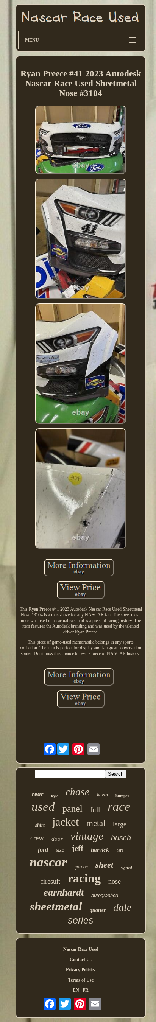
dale (122, 907)
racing (84, 878)
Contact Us (81, 959)
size (60, 849)
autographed (104, 895)
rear (38, 794)
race (119, 807)
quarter (98, 910)
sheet (104, 865)
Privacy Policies (80, 969)
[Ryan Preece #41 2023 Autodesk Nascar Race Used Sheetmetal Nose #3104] (80, 140)
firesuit (50, 881)
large (119, 824)
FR (86, 990)
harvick (100, 850)
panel (72, 809)
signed (126, 867)
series (81, 920)
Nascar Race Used (80, 949)
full (95, 810)
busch (121, 838)
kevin (102, 795)
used (43, 807)
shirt (40, 825)
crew (37, 838)
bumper (122, 795)
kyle (54, 796)
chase (77, 792)
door (57, 839)
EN (76, 990)
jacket (65, 821)
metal (95, 823)
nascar (48, 862)
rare (120, 850)
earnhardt (64, 892)
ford (43, 849)
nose (114, 881)
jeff (77, 848)
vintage (86, 836)
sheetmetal (56, 906)
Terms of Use (81, 980)
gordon (81, 867)
